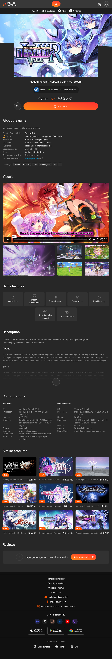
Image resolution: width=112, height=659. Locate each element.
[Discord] (37, 621)
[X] (45, 621)
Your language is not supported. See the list (44, 136)
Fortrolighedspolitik (56, 583)
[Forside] (9, 4)
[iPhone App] (36, 631)
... (60, 164)
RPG (34, 152)
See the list (30, 133)
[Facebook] (60, 621)
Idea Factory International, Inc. (38, 145)
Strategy (40, 152)
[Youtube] (67, 621)
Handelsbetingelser (56, 578)
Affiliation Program (56, 588)
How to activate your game (36, 139)
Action (28, 152)
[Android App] (56, 631)
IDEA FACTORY (31, 142)
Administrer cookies (56, 641)
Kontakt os (56, 592)
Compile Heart (45, 142)
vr (55, 164)
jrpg (35, 164)
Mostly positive (32, 158)
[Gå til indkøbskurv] (99, 3)
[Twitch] (75, 621)
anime (17, 164)
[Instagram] (52, 621)
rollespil (26, 164)
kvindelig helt (45, 164)
